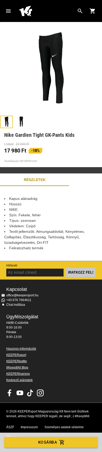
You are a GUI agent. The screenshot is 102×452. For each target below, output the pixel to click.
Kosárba (47, 442)
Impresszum (29, 427)
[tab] (6, 122)
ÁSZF (10, 427)
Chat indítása (15, 305)
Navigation (8, 11)
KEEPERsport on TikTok (30, 392)
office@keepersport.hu (22, 295)
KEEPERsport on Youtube (19, 392)
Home (47, 11)
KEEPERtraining (18, 374)
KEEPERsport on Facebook (9, 392)
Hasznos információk (21, 349)
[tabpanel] (51, 223)
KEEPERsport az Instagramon (40, 392)
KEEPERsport (16, 355)
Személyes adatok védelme (64, 427)
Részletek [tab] (35, 180)
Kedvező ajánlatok (19, 380)
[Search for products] (80, 11)
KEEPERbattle (16, 361)
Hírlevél (11, 265)
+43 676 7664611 (18, 300)
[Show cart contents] (92, 11)
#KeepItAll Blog (17, 367)
